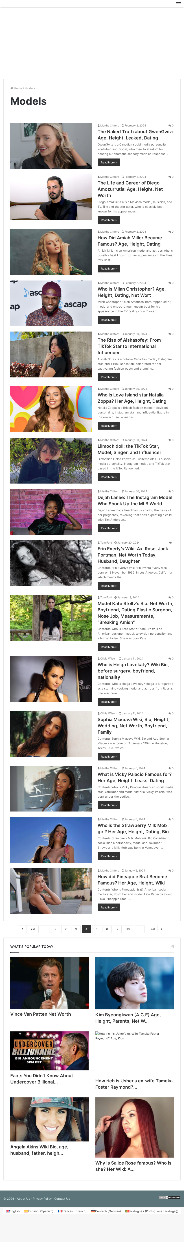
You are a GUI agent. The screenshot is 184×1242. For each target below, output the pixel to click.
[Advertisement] (92, 45)
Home (17, 90)
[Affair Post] (24, 4)
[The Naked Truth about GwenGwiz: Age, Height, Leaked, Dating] (51, 148)
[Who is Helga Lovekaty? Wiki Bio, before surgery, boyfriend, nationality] (51, 681)
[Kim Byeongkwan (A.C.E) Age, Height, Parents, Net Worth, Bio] (134, 985)
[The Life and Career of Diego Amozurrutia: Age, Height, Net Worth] (51, 200)
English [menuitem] (15, 1213)
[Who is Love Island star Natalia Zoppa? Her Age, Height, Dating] (51, 412)
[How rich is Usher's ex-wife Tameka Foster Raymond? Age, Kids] (134, 1055)
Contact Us (62, 1201)
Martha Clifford (109, 127)
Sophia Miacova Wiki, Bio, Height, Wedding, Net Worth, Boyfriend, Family (134, 728)
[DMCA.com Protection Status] (169, 1201)
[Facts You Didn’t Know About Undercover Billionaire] (49, 1053)
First (32, 931)
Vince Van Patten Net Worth (40, 1016)
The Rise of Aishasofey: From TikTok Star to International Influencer (129, 349)
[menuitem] (12, 1213)
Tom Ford (106, 544)
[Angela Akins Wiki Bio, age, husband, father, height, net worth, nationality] (49, 1122)
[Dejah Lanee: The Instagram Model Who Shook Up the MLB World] (51, 514)
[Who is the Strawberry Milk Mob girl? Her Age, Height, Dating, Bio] (51, 842)
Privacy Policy (42, 1201)
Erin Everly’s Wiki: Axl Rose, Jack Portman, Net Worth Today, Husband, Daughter (133, 557)
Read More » (109, 164)
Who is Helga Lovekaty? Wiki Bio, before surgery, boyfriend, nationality (133, 673)
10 (128, 931)
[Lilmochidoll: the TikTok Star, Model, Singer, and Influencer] (51, 463)
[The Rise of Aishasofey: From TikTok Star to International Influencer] (51, 357)
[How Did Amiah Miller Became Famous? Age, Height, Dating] (51, 254)
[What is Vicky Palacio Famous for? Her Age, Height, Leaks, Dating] (51, 791)
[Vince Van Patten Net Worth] (49, 985)
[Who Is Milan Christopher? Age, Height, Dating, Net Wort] (51, 305)
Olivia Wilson (108, 660)
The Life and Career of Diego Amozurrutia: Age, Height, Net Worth (130, 191)
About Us (23, 1201)
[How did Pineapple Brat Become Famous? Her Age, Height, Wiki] (51, 893)
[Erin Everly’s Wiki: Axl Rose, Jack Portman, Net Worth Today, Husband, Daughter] (51, 565)
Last (152, 931)
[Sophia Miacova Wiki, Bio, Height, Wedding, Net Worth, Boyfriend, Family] (51, 736)
